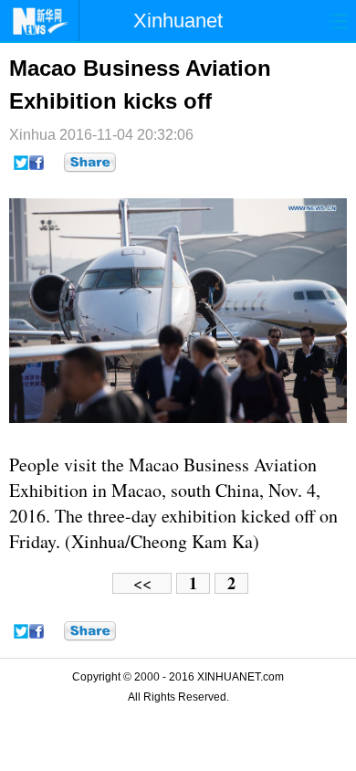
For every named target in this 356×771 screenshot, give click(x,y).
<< (142, 583)
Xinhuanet (178, 20)
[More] (90, 163)
